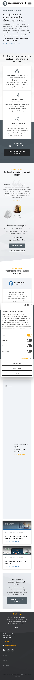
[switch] (29, 340)
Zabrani (17, 373)
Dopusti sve (17, 363)
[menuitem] (25, 3)
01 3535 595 (18, 143)
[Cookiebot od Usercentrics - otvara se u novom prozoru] (24, 305)
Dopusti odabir (17, 368)
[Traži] (25, 3)
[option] (17, 191)
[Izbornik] (29, 3)
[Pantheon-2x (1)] (13, 3)
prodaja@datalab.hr (18, 146)
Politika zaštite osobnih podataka (11, 675)
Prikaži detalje (24, 358)
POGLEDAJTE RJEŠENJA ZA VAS (11, 44)
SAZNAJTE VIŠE (17, 201)
